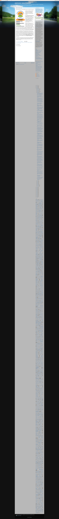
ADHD (37, 202)
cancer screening (21, 42)
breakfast (37, 222)
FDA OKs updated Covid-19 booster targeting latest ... (40, 93)
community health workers (39, 248)
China (36, 239)
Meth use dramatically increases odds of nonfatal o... (39, 121)
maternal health (37, 376)
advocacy (37, 203)
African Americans (40, 204)
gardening (37, 304)
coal (39, 244)
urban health (42, 495)
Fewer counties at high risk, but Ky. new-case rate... (40, 114)
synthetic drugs (38, 480)
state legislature (38, 472)
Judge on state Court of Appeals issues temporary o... (40, 173)
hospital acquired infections (39, 339)
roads (41, 445)
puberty (36, 436)
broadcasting (42, 224)
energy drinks (37, 283)
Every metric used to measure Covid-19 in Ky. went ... (40, 96)
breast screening (40, 223)
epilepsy (38, 286)
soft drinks (41, 465)
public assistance (39, 436)
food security (42, 300)
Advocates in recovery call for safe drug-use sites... (40, 164)
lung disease (40, 373)
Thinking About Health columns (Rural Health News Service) (39, 58)
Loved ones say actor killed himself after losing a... (40, 135)
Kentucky (41, 360)
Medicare (40, 382)
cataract (39, 230)
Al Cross (37, 73)
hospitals (41, 341)
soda (38, 465)
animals (41, 209)
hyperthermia (38, 346)
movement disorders (39, 391)
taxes (41, 482)
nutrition (40, 399)
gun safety (39, 311)
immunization (41, 348)
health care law (41, 317)
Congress (42, 250)
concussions (40, 249)
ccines (36, 231)
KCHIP (39, 360)
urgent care (37, 496)
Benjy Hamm (37, 74)
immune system (40, 347)
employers (37, 282)
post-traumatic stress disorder (39, 428)
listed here (37, 27)
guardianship (37, 311)
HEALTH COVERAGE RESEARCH (38, 52)
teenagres (37, 484)
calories (38, 227)
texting (38, 486)
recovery (41, 440)
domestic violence (38, 269)
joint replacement (38, 358)
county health (41, 256)
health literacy (39, 324)
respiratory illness (38, 444)
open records (37, 403)
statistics (41, 472)
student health (40, 474)
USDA (42, 496)
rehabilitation (41, 441)
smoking (40, 461)
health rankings (41, 326)
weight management (38, 507)
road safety (39, 445)
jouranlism (41, 358)
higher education (41, 335)
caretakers (37, 230)
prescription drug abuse (39, 430)
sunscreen (37, 478)
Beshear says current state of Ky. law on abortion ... (40, 159)
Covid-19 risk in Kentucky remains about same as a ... (40, 101)
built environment (38, 225)
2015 (37, 192)
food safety (38, 300)
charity (36, 234)
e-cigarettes (41, 276)
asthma (36, 213)
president (37, 431)
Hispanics (41, 336)
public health (40, 437)
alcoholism (37, 207)
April (37, 183)
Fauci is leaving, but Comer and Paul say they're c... (40, 98)
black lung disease (38, 219)
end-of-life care (40, 282)
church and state (41, 240)
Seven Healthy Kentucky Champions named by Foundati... (39, 109)
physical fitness (40, 422)
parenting (37, 413)
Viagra (39, 502)
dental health (38, 261)
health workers (41, 328)
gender (41, 304)
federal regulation (41, 294)
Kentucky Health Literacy (39, 362)
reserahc (39, 443)
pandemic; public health (40, 412)
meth (40, 386)
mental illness (40, 385)
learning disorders (41, 366)
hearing (36, 331)
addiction (42, 201)
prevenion (36, 432)
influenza (37, 353)
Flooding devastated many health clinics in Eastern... (40, 171)
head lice (41, 312)
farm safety (37, 290)
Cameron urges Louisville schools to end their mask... (39, 119)
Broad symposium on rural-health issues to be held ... (40, 128)
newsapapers (37, 395)
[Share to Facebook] (26, 41)
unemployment (39, 493)
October (38, 90)
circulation (41, 242)
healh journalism (41, 313)
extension (36, 288)
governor (37, 309)
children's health (38, 238)
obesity (42, 400)
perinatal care (37, 417)
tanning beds (37, 482)
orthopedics (41, 406)
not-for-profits (39, 397)
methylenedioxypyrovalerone (38, 387)
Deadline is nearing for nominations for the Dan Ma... (40, 155)
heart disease (41, 331)
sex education (38, 455)
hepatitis (42, 333)
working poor (41, 510)
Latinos (39, 365)
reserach (36, 443)
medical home (41, 380)
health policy (37, 325)
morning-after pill (40, 389)
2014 (37, 193)
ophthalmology (41, 403)
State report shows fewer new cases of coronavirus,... (39, 175)
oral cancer (38, 405)
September (38, 91)
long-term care (39, 372)
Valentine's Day (37, 500)
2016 (37, 191)
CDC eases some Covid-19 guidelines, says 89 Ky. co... (40, 140)
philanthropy (37, 421)
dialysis (38, 264)
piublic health (37, 425)
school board (40, 451)
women (41, 509)
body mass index (39, 221)
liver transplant (41, 370)
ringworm (36, 445)
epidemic (37, 285)
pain (37, 409)
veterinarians (37, 502)
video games (41, 502)
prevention (40, 432)
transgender (41, 490)
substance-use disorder (38, 476)
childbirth (41, 236)
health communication (41, 319)
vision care (38, 504)
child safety (37, 236)
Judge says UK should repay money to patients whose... (40, 113)
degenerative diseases (40, 260)
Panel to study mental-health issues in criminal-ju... (40, 136)
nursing (38, 398)
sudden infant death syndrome (39, 477)
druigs (40, 275)
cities (36, 243)
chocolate (42, 239)
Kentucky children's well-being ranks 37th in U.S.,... (39, 150)
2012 (37, 195)
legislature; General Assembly (39, 368)
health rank (37, 326)
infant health (38, 350)
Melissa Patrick (38, 76)
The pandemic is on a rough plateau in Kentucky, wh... (40, 107)
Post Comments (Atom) (21, 64)
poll (36, 427)
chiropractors (39, 239)
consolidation (37, 252)
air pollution (40, 206)
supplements (40, 478)
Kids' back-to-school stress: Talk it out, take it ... (40, 127)
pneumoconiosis (40, 425)
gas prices (39, 304)
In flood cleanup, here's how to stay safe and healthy (40, 177)
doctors (24, 42)
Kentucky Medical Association (39, 363)
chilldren (42, 238)
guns (41, 311)
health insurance (38, 322)
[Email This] (24, 41)
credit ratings (40, 258)
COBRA (41, 244)
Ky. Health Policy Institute (38, 69)
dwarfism (38, 276)
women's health (37, 510)
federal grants (38, 293)
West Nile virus (40, 508)
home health (37, 337)
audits (36, 215)
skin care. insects (38, 459)
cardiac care (37, 229)
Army (42, 211)
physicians (31, 42)
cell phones (39, 231)
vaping (40, 500)
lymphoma (39, 374)
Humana (39, 344)
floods (41, 296)
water (39, 505)
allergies (40, 207)
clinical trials (37, 244)
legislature (37, 367)
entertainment (41, 283)
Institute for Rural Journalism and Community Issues (39, 61)
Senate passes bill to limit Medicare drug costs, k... (40, 153)
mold (37, 389)
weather (42, 506)
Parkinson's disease (41, 413)
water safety (39, 506)
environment (37, 284)
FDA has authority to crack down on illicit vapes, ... (40, 94)
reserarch (41, 443)
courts (36, 258)
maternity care (41, 376)
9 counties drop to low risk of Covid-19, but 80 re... (40, 158)
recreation (37, 441)
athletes (41, 213)
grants (39, 310)
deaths (36, 260)
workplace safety (37, 511)
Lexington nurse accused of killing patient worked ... (40, 99)
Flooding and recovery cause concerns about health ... (39, 138)
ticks (36, 487)
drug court (40, 271)
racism (41, 439)
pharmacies (41, 419)
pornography (41, 427)
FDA (37, 292)
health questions (41, 325)
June (37, 181)
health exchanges (40, 321)
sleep (41, 459)
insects (40, 354)
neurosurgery (37, 394)
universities (37, 494)
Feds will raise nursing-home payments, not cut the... (40, 163)
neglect (41, 393)
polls (38, 427)
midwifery (42, 387)
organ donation (37, 406)
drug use (41, 274)
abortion (37, 199)
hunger (41, 344)
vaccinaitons (37, 497)
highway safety (38, 336)
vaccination (40, 497)
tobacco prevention (38, 488)
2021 (37, 187)
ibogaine (40, 346)
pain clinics (41, 409)
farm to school (41, 290)
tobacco (40, 487)
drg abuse (42, 269)
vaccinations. (41, 498)
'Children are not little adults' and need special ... (40, 161)
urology (40, 496)
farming (39, 291)
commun (37, 246)
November (38, 89)
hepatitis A (38, 334)
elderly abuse (40, 278)
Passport (37, 414)
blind (41, 219)
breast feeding (37, 223)
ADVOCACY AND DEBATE (38, 51)
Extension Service (41, 288)
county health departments (39, 257)
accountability (37, 200)
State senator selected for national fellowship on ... (40, 156)
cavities (41, 230)
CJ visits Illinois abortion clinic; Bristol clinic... (39, 129)
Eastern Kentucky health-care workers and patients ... (40, 166)
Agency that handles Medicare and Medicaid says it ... (39, 105)
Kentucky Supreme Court (38, 364)
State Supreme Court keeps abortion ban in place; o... (40, 116)
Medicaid (26, 42)
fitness (39, 296)
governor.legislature (41, 309)
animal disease (38, 209)
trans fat (37, 490)
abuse (39, 199)
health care (37, 314)
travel (39, 492)
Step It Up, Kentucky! (38, 70)
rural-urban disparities (38, 449)
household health (41, 342)
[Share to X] (25, 41)
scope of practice (41, 453)
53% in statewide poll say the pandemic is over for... (40, 144)
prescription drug (40, 429)
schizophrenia (37, 451)
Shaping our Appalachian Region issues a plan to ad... (39, 148)
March (37, 184)
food (36, 297)
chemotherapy (41, 234)
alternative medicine (37, 208)
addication (39, 201)
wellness (36, 508)
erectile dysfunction (41, 286)
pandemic (37, 411)
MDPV (37, 377)
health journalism (38, 323)
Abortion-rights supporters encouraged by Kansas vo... (39, 168)
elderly (36, 278)
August (38, 92)
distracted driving (40, 266)
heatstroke (37, 333)
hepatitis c (42, 334)
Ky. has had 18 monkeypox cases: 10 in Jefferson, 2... (40, 111)
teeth (42, 484)
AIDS (40, 205)
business (42, 225)
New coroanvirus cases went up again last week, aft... (40, 151)
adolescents (41, 202)
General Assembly (39, 305)
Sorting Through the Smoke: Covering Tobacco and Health (39, 66)
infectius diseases (40, 352)
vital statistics (41, 504)
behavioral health (39, 217)
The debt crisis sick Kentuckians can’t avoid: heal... (40, 170)
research (39, 442)
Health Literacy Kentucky (38, 68)
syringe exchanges (38, 481)
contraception (41, 254)
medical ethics (41, 379)
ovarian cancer (38, 407)
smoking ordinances (39, 463)
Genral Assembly (38, 307)
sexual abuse (42, 455)
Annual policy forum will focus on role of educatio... (39, 179)
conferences (37, 250)
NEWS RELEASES (38, 54)
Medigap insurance (37, 383)
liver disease (37, 370)
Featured (39, 292)
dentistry (39, 262)
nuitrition (41, 397)
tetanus (36, 486)
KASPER (36, 360)
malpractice (41, 374)
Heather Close (37, 75)
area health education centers (38, 211)
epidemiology (41, 285)
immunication (37, 348)
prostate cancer (37, 434)
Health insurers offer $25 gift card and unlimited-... (40, 117)
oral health (40, 405)
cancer (18, 42)
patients (41, 416)
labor (37, 365)
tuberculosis (42, 492)
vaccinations (37, 498)
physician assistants (40, 423)
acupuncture (37, 201)
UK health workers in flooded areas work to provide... (39, 142)
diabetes (38, 263)
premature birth (37, 429)
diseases (41, 265)
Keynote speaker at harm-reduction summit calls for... (39, 125)
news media (40, 394)
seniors (42, 454)
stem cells (39, 473)
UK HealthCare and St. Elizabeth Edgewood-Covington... (39, 133)
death (41, 259)
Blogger (31, 517)
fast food (42, 291)
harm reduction (37, 312)
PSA (41, 434)
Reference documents (38, 57)
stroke (36, 474)
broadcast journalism (38, 224)
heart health (38, 332)
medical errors (37, 379)
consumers (41, 252)
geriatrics (41, 307)
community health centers (39, 247)
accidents (42, 199)
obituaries (38, 401)
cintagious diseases (37, 242)
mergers (36, 386)
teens (39, 484)
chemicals (38, 234)
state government (39, 469)
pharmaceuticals (37, 419)
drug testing (40, 273)
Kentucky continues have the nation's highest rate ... (40, 123)
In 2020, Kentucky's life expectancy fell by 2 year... (39, 103)
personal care (40, 417)
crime (42, 258)
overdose (29, 42)
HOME (36, 49)
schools (38, 453)
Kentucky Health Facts (38, 64)
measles (39, 377)
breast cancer (40, 222)
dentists (42, 262)
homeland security (40, 337)
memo (40, 383)
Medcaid (41, 377)
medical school (38, 381)
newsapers (41, 395)
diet (40, 264)
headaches (36, 313)
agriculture (37, 205)
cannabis (37, 228)
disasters (37, 265)
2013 (37, 194)
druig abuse (38, 275)
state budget (40, 467)
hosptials (38, 342)
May (37, 182)
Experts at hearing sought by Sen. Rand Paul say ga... (39, 146)
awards (41, 215)
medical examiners (37, 380)
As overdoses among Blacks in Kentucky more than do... (40, 131)
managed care (39, 375)
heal (38, 313)
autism (38, 215)
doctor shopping (38, 267)
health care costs (38, 316)
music (42, 391)
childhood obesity (38, 237)
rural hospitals (37, 447)
